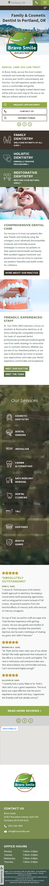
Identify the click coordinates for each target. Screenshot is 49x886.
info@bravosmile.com (19, 831)
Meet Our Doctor (16, 368)
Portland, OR (18, 2)
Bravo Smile (21, 871)
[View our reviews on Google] (18, 720)
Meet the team (14, 374)
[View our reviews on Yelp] (30, 720)
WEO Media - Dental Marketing (37, 871)
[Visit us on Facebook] (24, 720)
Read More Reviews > (24, 710)
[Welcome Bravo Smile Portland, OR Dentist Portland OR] (24, 782)
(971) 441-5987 (15, 825)
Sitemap (41, 873)
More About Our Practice (21, 273)
